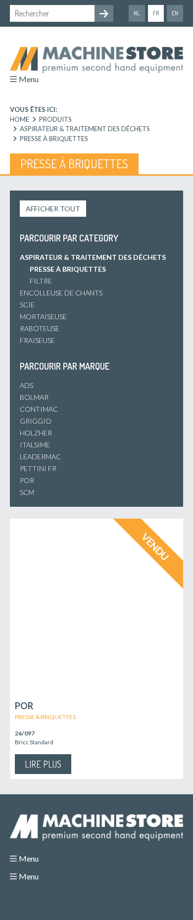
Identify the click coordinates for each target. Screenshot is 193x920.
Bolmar (34, 397)
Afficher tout (53, 208)
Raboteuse (39, 328)
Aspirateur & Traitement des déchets (93, 257)
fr (156, 13)
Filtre (41, 281)
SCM (27, 492)
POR (27, 480)
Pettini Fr (38, 468)
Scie (27, 304)
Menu (29, 79)
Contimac (39, 409)
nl (137, 13)
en (175, 13)
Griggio (35, 421)
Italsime (35, 444)
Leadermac (40, 456)
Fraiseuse (37, 340)
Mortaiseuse (43, 316)
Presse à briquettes (68, 269)
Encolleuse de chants (61, 293)
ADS (26, 385)
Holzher (36, 433)
